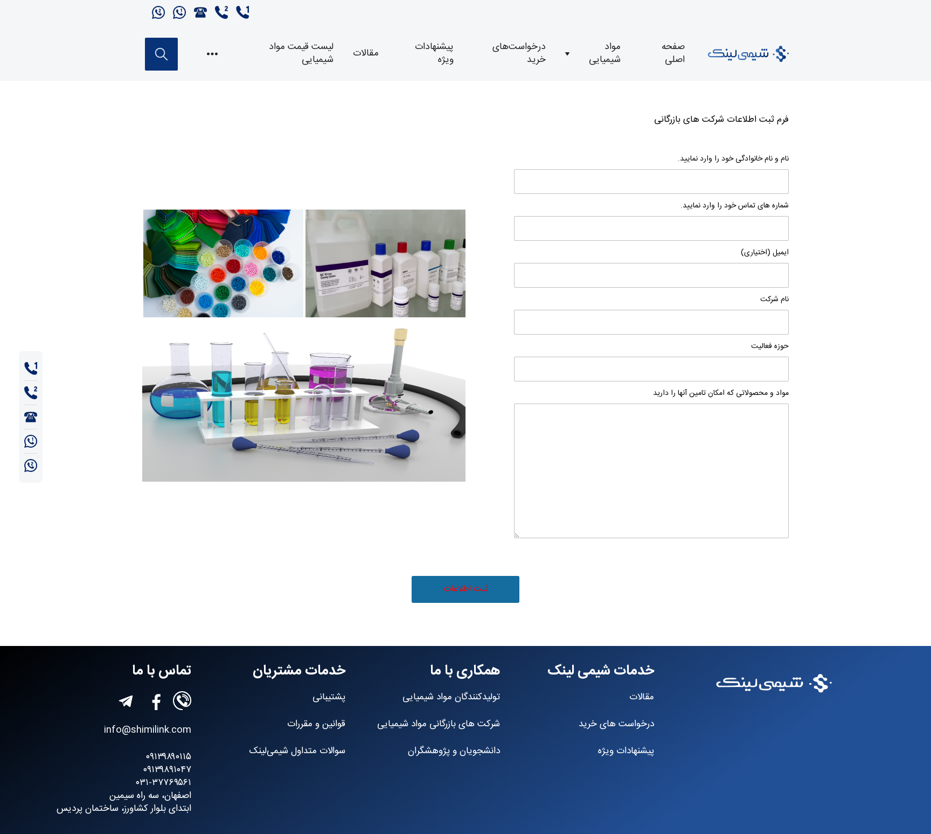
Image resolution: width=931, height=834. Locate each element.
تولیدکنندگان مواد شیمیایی (451, 697)
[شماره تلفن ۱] (240, 13)
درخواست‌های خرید (519, 54)
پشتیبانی (328, 697)
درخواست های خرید (616, 724)
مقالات (366, 53)
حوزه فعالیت (770, 346)
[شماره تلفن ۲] (220, 13)
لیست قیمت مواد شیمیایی (301, 54)
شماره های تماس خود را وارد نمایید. (734, 205)
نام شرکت (774, 299)
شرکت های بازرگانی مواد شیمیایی (438, 724)
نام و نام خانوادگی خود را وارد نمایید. (733, 158)
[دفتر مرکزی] (199, 13)
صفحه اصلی (673, 54)
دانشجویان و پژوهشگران (454, 751)
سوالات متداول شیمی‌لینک (297, 751)
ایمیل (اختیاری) (765, 252)
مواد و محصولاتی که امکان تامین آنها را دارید (721, 393)
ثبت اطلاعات (465, 589)
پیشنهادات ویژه (434, 54)
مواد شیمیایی (605, 54)
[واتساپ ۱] (178, 13)
